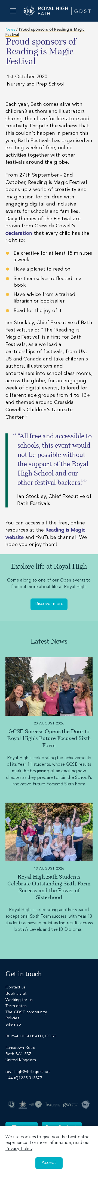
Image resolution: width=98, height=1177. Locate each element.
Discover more (49, 604)
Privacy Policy (18, 1149)
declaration (18, 233)
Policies (12, 1018)
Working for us (18, 1000)
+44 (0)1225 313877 (23, 1078)
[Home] (57, 11)
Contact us (15, 987)
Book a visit (16, 994)
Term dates (15, 1006)
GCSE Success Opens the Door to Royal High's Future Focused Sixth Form (49, 738)
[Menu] (13, 11)
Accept (49, 1163)
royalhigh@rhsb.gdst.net (27, 1072)
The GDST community (26, 1012)
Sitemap (13, 1025)
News (10, 29)
